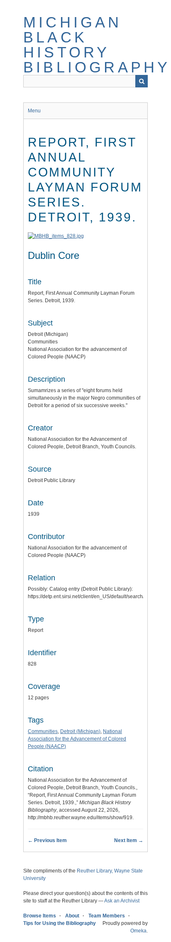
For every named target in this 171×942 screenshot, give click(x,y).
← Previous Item (47, 840)
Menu (34, 111)
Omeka (138, 931)
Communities (43, 731)
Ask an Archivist (121, 901)
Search (141, 81)
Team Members (106, 916)
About (72, 916)
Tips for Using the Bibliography (59, 923)
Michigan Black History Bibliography (96, 45)
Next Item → (128, 840)
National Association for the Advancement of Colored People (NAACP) (77, 738)
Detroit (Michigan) (80, 731)
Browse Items (39, 916)
